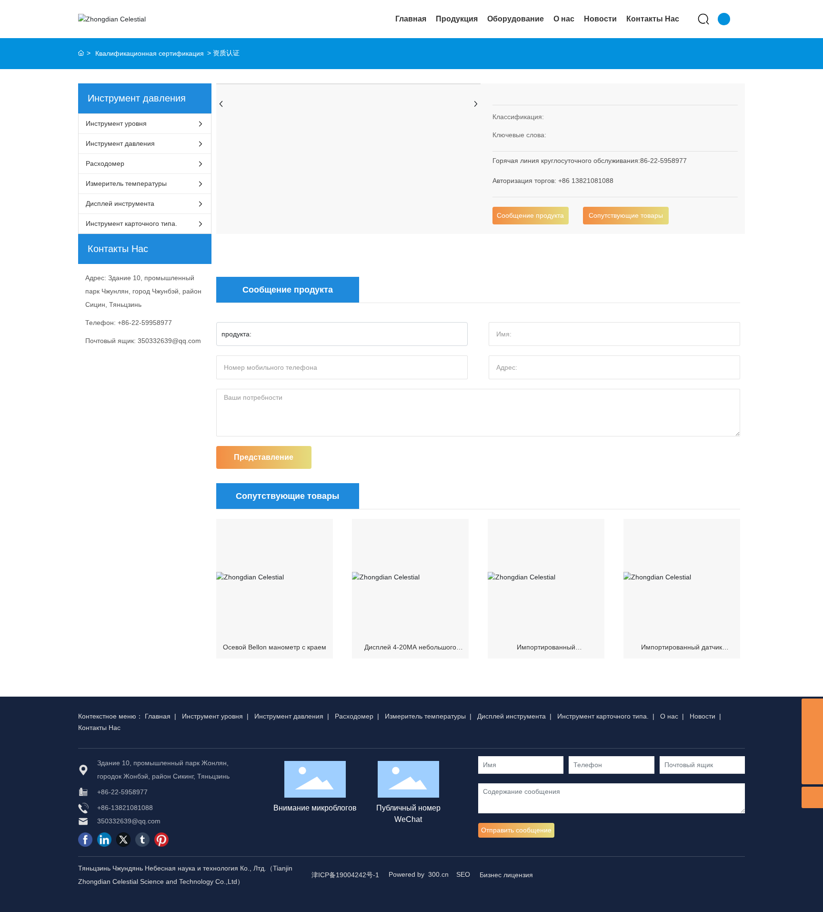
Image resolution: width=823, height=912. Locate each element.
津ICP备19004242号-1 (345, 875)
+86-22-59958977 (145, 322)
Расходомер (354, 716)
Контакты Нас (99, 727)
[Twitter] (123, 839)
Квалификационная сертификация (149, 53)
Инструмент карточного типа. (603, 716)
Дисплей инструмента (511, 716)
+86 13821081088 (585, 180)
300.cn (438, 874)
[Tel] (812, 709)
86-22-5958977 (663, 160)
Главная (158, 716)
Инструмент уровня (212, 716)
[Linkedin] (104, 839)
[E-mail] (812, 752)
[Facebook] (85, 839)
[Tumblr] (142, 839)
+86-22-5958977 (122, 792)
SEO (463, 874)
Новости (702, 716)
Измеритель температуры (425, 716)
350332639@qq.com (169, 341)
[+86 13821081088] (812, 730)
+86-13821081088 (125, 807)
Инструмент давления (288, 716)
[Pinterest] (161, 839)
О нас (669, 716)
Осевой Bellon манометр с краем (274, 647)
